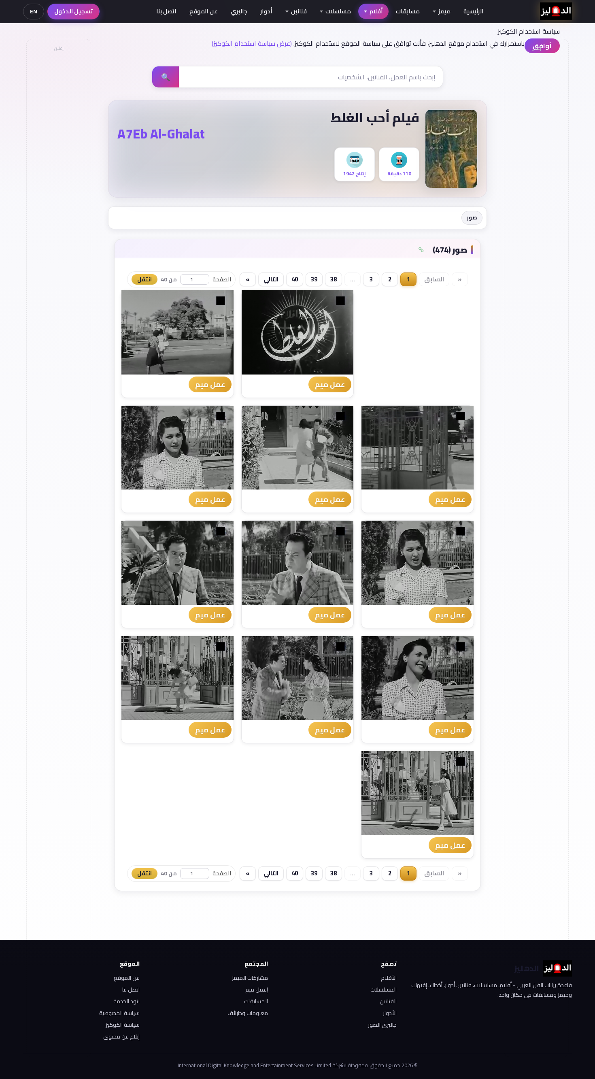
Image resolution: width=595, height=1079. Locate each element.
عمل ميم (330, 384)
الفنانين (388, 1001)
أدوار (266, 11)
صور (472, 217)
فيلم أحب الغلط (375, 117)
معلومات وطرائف (247, 1013)
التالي (271, 279)
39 (314, 279)
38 (333, 279)
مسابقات (408, 11)
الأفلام (389, 978)
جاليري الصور (382, 1024)
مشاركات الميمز (250, 978)
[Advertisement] (58, 176)
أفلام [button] (376, 11)
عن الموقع (203, 11)
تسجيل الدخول (73, 11)
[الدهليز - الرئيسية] (556, 11)
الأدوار (390, 1013)
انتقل (144, 279)
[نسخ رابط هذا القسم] (420, 249)
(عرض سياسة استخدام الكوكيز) (252, 43)
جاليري (239, 11)
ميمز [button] (444, 11)
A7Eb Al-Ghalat (161, 133)
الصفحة (221, 279)
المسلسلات (383, 989)
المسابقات (256, 1001)
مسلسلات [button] (338, 11)
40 (294, 279)
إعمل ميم (256, 989)
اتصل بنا (166, 11)
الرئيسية (473, 11)
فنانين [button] (299, 11)
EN (33, 11)
